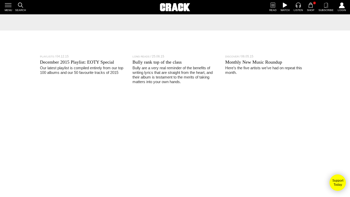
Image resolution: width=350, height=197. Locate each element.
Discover (232, 56)
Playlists (47, 56)
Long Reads (141, 56)
